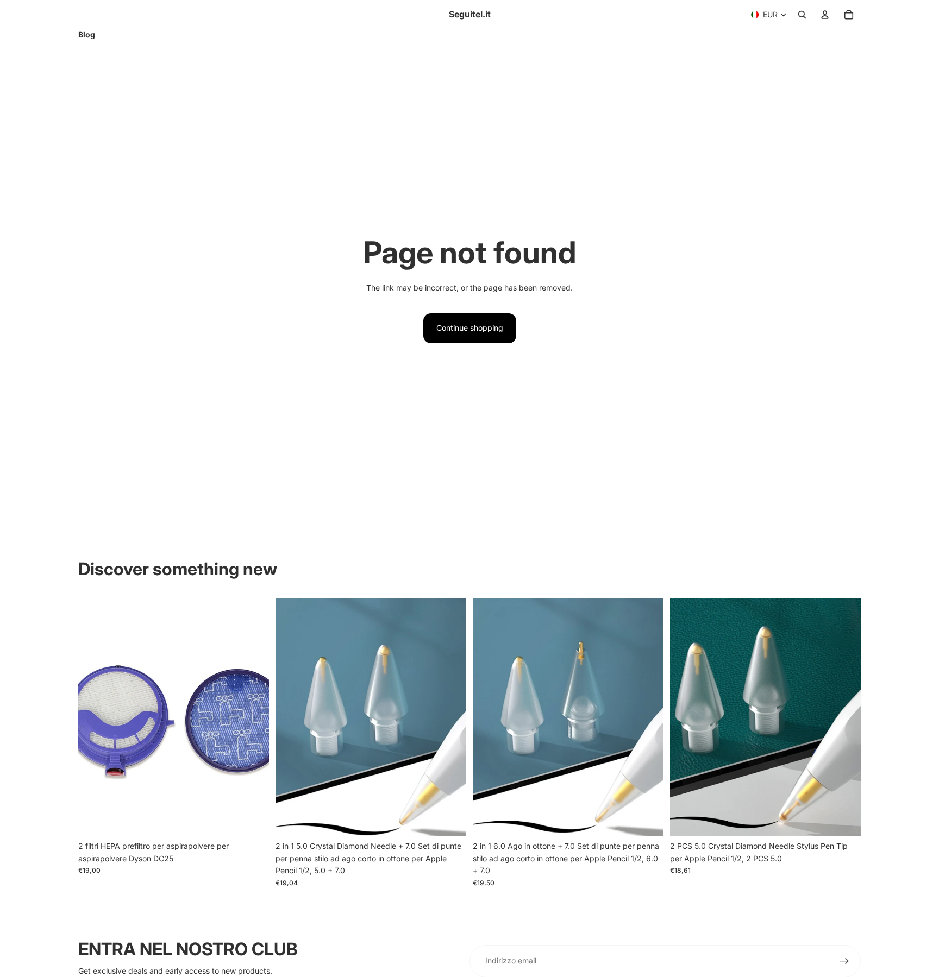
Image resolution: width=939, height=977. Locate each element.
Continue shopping (469, 327)
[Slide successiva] (252, 717)
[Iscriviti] (844, 961)
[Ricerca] (802, 15)
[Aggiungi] (252, 819)
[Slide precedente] (94, 717)
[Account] (825, 15)
